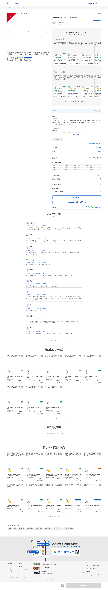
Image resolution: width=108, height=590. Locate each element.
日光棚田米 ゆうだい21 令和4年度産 (27, 7)
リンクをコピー (97, 207)
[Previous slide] (8, 32)
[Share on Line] (92, 207)
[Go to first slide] (47, 32)
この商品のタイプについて (94, 143)
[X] (88, 574)
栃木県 (99, 151)
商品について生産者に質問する (77, 202)
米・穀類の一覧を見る (77, 101)
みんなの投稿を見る (97, 20)
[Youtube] (98, 574)
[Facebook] (95, 574)
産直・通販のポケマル (10, 7)
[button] (76, 23)
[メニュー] (100, 3)
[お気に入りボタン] (65, 43)
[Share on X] (89, 207)
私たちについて (77, 197)
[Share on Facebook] (86, 207)
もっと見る (54, 340)
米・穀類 (17, 7)
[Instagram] (91, 574)
